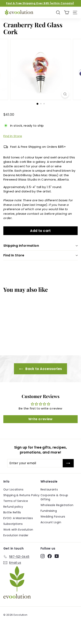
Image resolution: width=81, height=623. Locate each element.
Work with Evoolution (18, 530)
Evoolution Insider (16, 535)
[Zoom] (65, 94)
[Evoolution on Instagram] (42, 556)
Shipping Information (21, 245)
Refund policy (13, 507)
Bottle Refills (12, 512)
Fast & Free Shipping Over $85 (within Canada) (40, 3)
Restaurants (49, 489)
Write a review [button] (40, 419)
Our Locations (13, 489)
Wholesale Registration (56, 505)
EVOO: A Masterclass (18, 518)
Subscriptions (13, 524)
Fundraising (48, 511)
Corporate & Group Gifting (54, 497)
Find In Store (12, 136)
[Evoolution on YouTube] (57, 556)
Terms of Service (15, 501)
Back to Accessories (43, 368)
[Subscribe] (68, 463)
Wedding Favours (52, 517)
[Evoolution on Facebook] (50, 556)
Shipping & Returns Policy (21, 495)
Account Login (50, 522)
